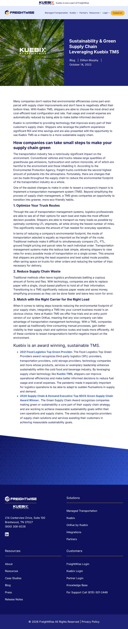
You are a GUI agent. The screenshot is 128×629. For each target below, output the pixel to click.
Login (105, 13)
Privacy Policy (91, 621)
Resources (94, 13)
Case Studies (13, 578)
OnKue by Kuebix (77, 525)
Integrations (73, 532)
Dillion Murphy (89, 60)
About (8, 564)
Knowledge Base (77, 585)
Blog (72, 60)
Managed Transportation (56, 13)
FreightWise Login (77, 564)
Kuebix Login (74, 571)
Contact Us (117, 13)
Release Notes (14, 599)
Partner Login (74, 578)
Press (8, 592)
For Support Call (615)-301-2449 (87, 592)
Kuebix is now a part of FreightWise (72, 3)
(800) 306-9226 (15, 526)
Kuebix (73, 13)
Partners (84, 13)
